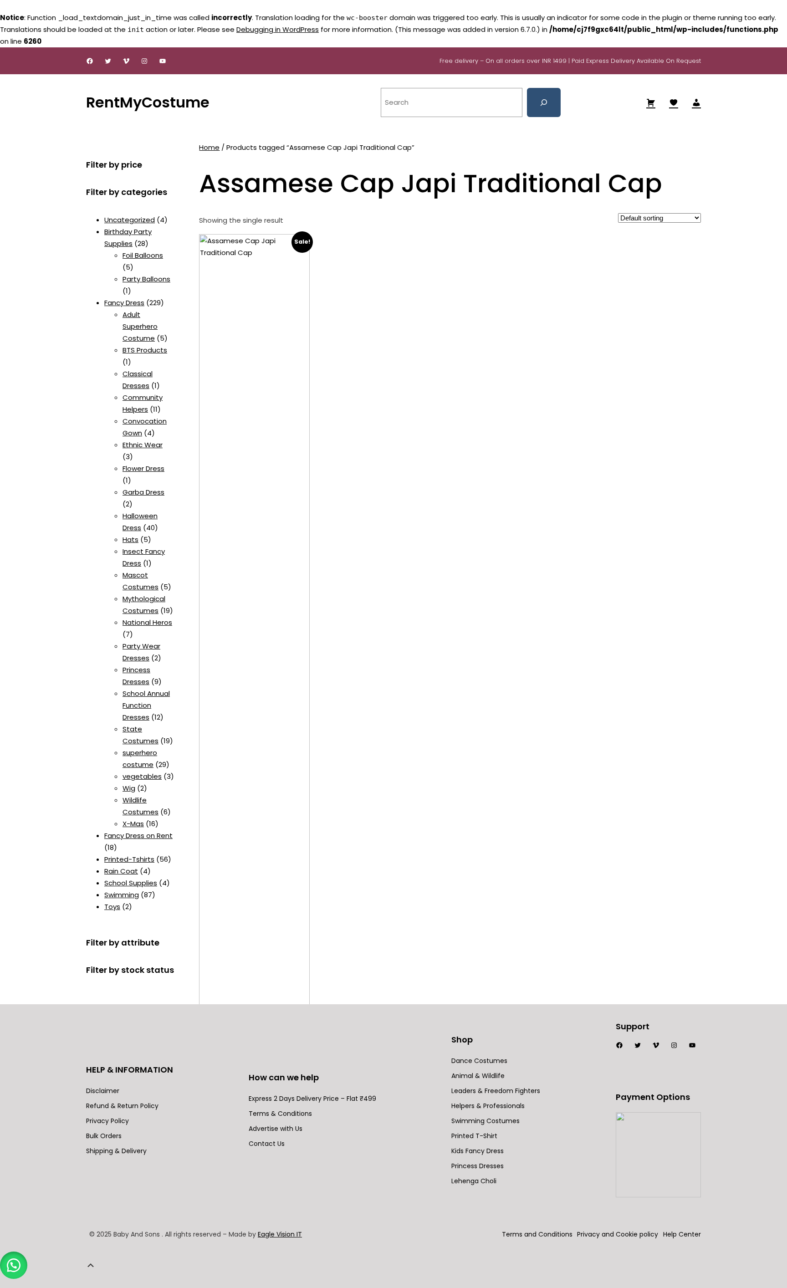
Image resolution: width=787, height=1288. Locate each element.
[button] (13, 1265)
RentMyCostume (148, 102)
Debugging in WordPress (277, 29)
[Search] (544, 102)
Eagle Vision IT (280, 1234)
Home (209, 147)
